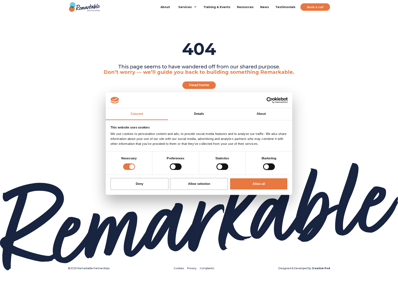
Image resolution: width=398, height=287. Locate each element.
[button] (187, 7)
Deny (139, 184)
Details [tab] (199, 114)
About (165, 7)
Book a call (315, 7)
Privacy (192, 268)
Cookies (179, 268)
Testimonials (285, 7)
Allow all (258, 184)
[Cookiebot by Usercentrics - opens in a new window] (269, 100)
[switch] (176, 166)
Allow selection (199, 184)
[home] (84, 7)
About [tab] (261, 114)
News (264, 7)
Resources (245, 7)
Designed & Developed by (304, 268)
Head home (199, 85)
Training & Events (216, 7)
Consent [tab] (137, 114)
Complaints (207, 268)
